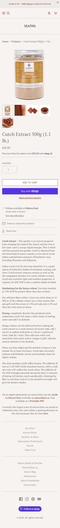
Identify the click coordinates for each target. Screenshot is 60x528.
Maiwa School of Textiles (30, 463)
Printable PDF (37, 401)
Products (16, 41)
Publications (30, 476)
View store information (15, 216)
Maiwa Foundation (30, 480)
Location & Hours (30, 436)
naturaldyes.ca (42, 397)
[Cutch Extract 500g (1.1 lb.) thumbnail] (7, 110)
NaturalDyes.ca (30, 467)
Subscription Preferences (30, 441)
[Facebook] (21, 499)
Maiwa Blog (30, 471)
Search (30, 445)
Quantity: (6, 163)
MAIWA (30, 26)
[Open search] (8, 13)
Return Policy (30, 432)
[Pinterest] (33, 499)
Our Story (30, 428)
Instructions (30, 484)
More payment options (30, 197)
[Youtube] (39, 499)
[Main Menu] (3, 13)
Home (5, 41)
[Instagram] (27, 499)
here (45, 413)
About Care (30, 449)
